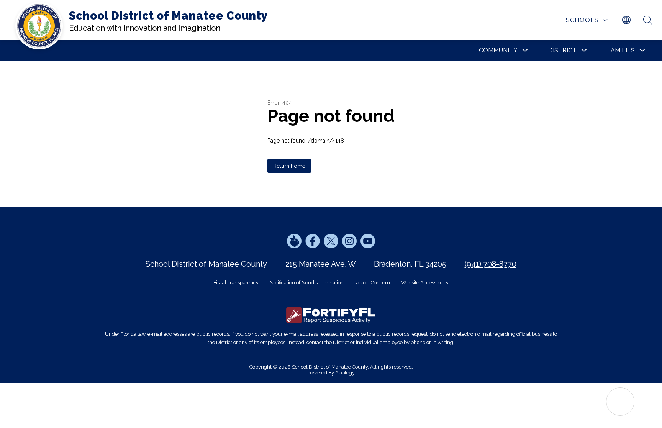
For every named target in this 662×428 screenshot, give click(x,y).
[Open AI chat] (620, 401)
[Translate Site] (626, 20)
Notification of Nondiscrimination (307, 282)
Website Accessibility (425, 282)
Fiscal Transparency (236, 282)
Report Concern (372, 282)
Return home (289, 166)
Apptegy (345, 373)
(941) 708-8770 (490, 264)
